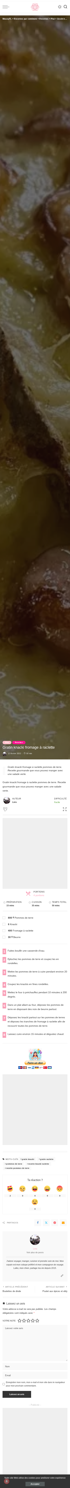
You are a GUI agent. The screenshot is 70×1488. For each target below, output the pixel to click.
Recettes (19, 742)
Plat (7, 742)
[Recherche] (65, 7)
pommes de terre (14, 1164)
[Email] (63, 1222)
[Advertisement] (35, 853)
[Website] (62, 1276)
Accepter (35, 1484)
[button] (63, 808)
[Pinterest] (54, 1222)
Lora (35, 1249)
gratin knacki (28, 1159)
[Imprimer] (5, 808)
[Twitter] (46, 1222)
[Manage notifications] (6, 1481)
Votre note (9, 1321)
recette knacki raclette (38, 1164)
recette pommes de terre (17, 1168)
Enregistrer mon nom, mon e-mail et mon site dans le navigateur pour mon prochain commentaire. (35, 1384)
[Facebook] (37, 1222)
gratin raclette (46, 1159)
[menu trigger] (7, 7)
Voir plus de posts (35, 1252)
